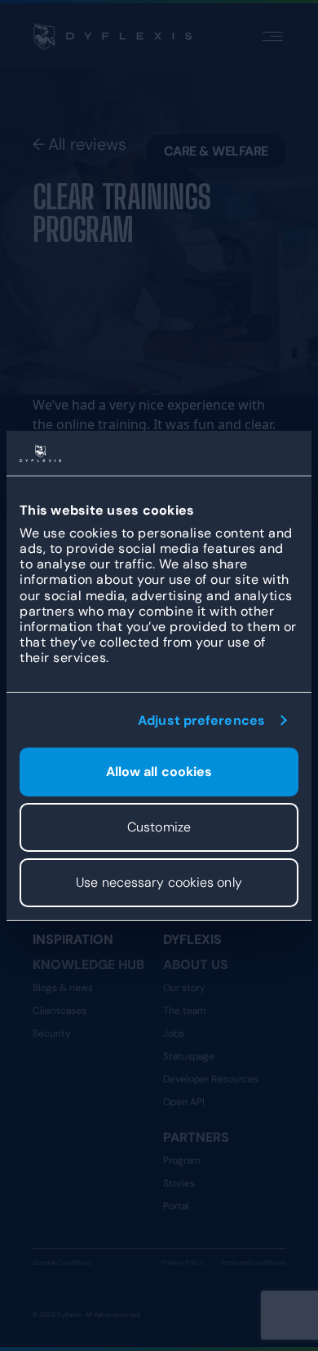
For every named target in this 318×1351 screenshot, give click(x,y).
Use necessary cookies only (159, 882)
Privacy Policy (182, 1262)
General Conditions (62, 1262)
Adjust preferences (201, 719)
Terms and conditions (252, 1262)
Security (52, 1033)
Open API (184, 1101)
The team (184, 1010)
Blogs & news (63, 987)
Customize (159, 827)
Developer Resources (210, 1079)
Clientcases (59, 1010)
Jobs (173, 1033)
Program (182, 1160)
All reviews (87, 144)
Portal (176, 1206)
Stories (179, 1183)
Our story (184, 987)
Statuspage (188, 1056)
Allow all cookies (159, 771)
